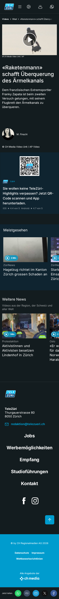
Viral (14, 19)
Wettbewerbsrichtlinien (29, 558)
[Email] (36, 593)
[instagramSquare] (35, 500)
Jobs (29, 435)
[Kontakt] (51, 6)
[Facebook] (53, 593)
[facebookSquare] (24, 500)
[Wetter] (40, 6)
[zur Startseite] (9, 6)
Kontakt (29, 483)
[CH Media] (29, 578)
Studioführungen (29, 471)
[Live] (28, 6)
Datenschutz (22, 552)
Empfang (29, 459)
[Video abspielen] (29, 39)
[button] (27, 593)
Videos (5, 19)
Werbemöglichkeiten (29, 447)
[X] (44, 593)
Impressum (38, 552)
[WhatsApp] (18, 593)
